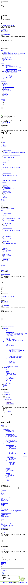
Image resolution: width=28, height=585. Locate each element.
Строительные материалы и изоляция (12, 60)
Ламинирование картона (11, 69)
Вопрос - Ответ (6, 93)
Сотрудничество (7, 85)
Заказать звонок (4, 31)
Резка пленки (9, 77)
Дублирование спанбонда (12, 72)
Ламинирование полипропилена (13, 70)
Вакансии (5, 95)
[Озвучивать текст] (1, 21)
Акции (2, 97)
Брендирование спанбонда (9, 78)
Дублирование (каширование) (10, 71)
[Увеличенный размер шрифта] (2, 5)
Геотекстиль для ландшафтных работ (11, 54)
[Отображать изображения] (1, 16)
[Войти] (1, 109)
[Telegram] (3, 103)
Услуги (2, 63)
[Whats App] (3, 105)
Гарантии (5, 94)
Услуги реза (6, 73)
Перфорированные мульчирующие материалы (14, 53)
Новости (3, 99)
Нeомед (5, 58)
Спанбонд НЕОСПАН (8, 55)
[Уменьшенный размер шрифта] (1, 2)
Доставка (5, 84)
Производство (6, 89)
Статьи (5, 91)
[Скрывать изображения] (1, 18)
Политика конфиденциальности (8, 560)
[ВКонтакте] (3, 102)
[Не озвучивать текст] (1, 22)
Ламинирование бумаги (11, 66)
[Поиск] (2, 108)
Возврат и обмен (7, 90)
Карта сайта (3, 562)
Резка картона (9, 76)
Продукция (3, 50)
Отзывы (5, 88)
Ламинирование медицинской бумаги (15, 67)
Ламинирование (7, 65)
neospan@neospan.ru (5, 34)
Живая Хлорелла (7, 57)
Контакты (3, 100)
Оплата (5, 83)
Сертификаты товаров (8, 87)
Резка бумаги (9, 75)
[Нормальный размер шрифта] (1, 3)
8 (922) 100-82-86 (6, 29)
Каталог (2, 506)
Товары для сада (7, 52)
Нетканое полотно (7, 59)
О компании (3, 81)
